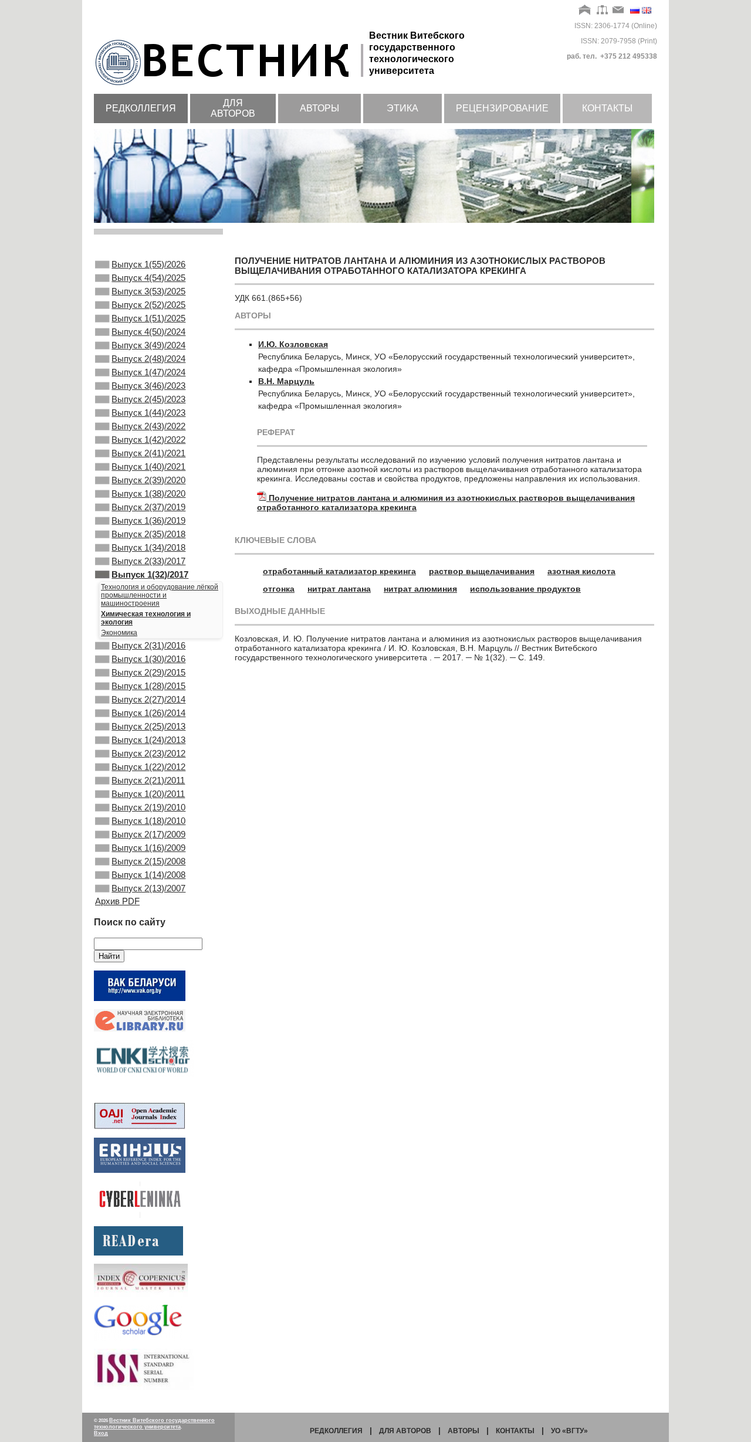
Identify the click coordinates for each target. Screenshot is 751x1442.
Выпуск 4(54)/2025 (148, 278)
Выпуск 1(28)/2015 (148, 686)
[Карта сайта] (602, 10)
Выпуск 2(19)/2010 (148, 807)
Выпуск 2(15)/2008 (148, 861)
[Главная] (585, 10)
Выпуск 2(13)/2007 (148, 888)
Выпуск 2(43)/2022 (148, 426)
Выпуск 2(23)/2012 (148, 753)
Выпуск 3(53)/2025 (148, 291)
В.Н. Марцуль (286, 381)
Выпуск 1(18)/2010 (148, 821)
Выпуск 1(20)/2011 (148, 794)
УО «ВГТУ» (569, 1431)
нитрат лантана (339, 588)
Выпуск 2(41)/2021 (148, 453)
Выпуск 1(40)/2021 (148, 466)
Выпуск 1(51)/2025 (148, 318)
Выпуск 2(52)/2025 (148, 305)
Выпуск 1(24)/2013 (148, 740)
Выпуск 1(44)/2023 (148, 413)
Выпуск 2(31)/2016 (148, 645)
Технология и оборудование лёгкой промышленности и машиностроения (159, 595)
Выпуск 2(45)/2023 (148, 399)
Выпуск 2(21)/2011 (148, 780)
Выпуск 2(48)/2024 (148, 359)
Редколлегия (141, 108)
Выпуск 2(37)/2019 (148, 507)
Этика (402, 108)
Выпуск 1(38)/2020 (148, 493)
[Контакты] (618, 10)
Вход (101, 1433)
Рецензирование (502, 108)
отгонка (279, 588)
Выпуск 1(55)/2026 (148, 264)
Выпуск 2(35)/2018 (148, 534)
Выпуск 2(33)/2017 (148, 561)
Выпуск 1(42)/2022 (148, 440)
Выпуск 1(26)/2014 (148, 713)
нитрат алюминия (420, 588)
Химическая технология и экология (146, 618)
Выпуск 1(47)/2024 (148, 372)
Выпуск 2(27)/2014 (148, 699)
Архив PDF (117, 901)
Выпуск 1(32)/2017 (149, 574)
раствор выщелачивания (482, 571)
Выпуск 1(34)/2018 (148, 547)
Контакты (607, 108)
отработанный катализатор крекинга (339, 571)
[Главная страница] (231, 86)
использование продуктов (525, 588)
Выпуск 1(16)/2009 (148, 848)
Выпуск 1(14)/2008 (148, 875)
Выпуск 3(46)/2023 (148, 386)
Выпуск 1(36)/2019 (148, 520)
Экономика (119, 633)
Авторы (319, 108)
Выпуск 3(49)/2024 (148, 345)
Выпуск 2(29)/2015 (148, 672)
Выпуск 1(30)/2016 (148, 659)
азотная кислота (581, 571)
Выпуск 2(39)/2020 (148, 480)
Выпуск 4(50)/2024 (148, 332)
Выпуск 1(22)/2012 (148, 767)
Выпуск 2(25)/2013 (148, 726)
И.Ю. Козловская (293, 344)
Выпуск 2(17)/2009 (148, 834)
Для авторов (233, 108)
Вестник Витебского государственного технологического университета (154, 1423)
